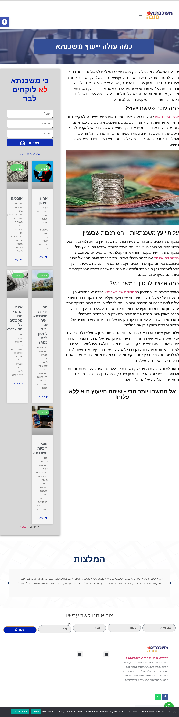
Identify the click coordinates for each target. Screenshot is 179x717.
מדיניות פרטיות (20, 711)
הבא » (23, 526)
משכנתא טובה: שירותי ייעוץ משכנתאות (147, 658)
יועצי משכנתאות (167, 117)
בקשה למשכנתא (166, 258)
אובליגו (17, 198)
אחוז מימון (43, 200)
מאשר (36, 711)
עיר (69, 623)
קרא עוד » (43, 257)
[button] (4, 22)
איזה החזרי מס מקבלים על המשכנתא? (13, 318)
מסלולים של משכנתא (120, 292)
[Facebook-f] (165, 697)
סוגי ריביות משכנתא (40, 448)
